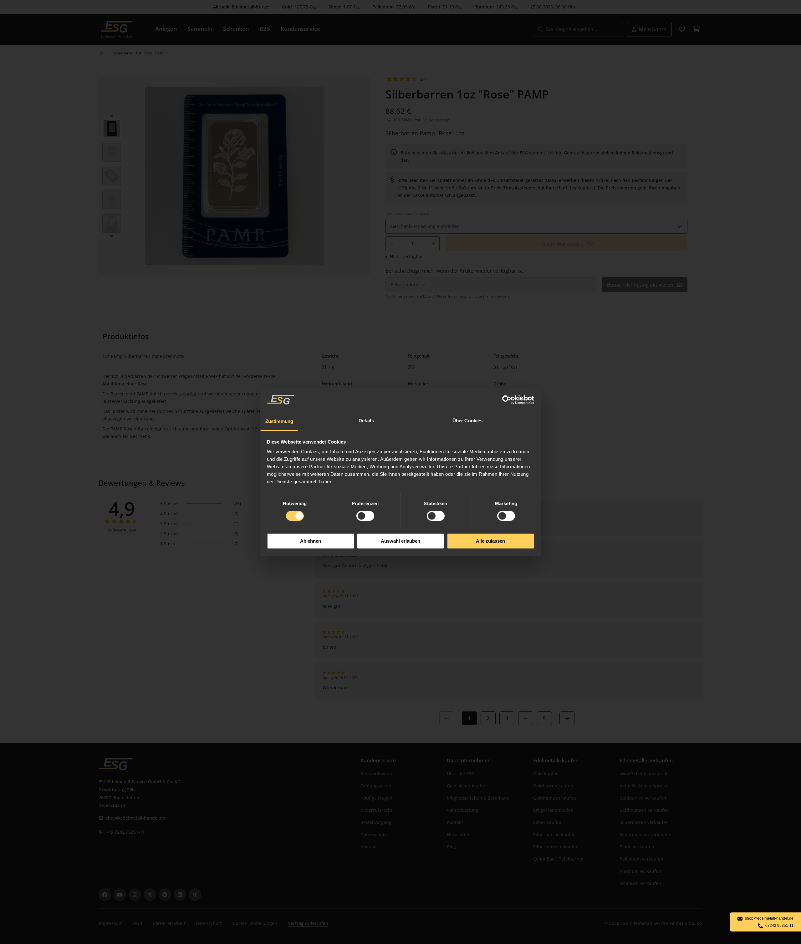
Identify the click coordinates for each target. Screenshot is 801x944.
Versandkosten (436, 120)
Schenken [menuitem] (236, 29)
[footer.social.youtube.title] (120, 894)
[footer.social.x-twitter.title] (150, 894)
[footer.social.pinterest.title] (165, 894)
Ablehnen (310, 541)
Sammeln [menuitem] (199, 29)
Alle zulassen (490, 541)
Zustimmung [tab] (279, 421)
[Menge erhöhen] (433, 244)
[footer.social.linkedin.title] (180, 894)
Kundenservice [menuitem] (300, 29)
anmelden (500, 296)
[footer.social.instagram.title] (135, 894)
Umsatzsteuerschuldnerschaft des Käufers (549, 188)
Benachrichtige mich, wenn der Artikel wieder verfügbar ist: (454, 270)
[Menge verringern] (391, 244)
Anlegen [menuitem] (166, 29)
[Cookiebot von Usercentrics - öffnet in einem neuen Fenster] (507, 400)
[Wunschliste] (682, 29)
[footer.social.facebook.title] (105, 894)
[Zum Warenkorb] (696, 29)
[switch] (365, 516)
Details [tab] (366, 420)
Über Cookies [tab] (467, 420)
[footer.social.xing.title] (195, 894)
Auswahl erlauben (400, 541)
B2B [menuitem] (264, 29)
